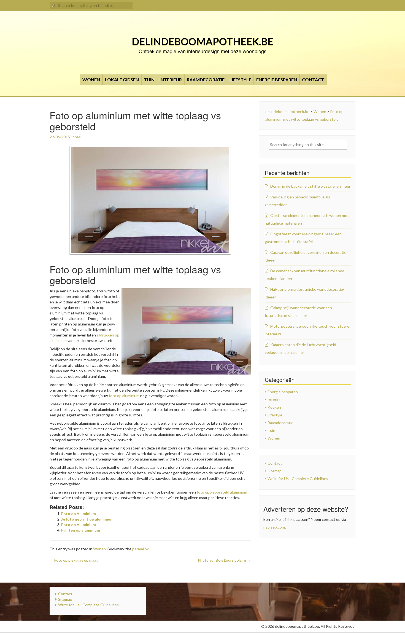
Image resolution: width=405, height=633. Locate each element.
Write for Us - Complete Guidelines (298, 478)
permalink (140, 548)
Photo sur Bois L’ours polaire (224, 560)
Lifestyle (240, 79)
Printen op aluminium (80, 530)
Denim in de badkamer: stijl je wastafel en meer (310, 186)
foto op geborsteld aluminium (222, 492)
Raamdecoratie (206, 79)
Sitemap (275, 470)
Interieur (171, 79)
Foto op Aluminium (78, 513)
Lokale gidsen (122, 79)
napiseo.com (274, 527)
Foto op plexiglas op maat (74, 560)
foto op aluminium (124, 395)
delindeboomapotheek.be (202, 41)
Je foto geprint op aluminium (87, 519)
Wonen (91, 79)
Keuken (274, 407)
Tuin (149, 79)
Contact (313, 79)
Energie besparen (276, 79)
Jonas (76, 136)
